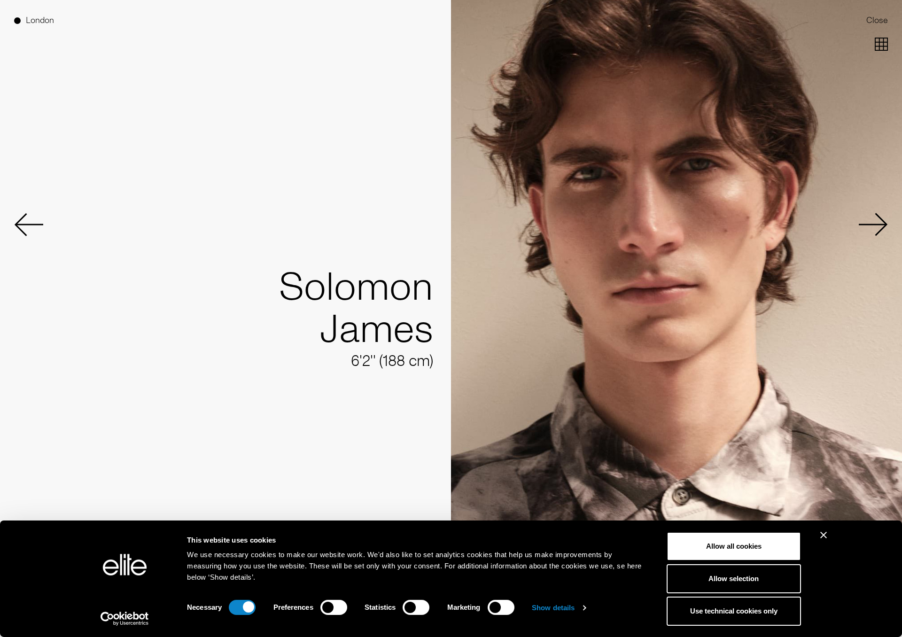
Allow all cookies (734, 546)
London (40, 20)
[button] (28, 224)
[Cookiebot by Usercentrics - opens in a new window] (125, 619)
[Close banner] (823, 541)
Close (877, 20)
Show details (553, 608)
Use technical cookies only (734, 611)
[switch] (333, 607)
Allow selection (733, 579)
